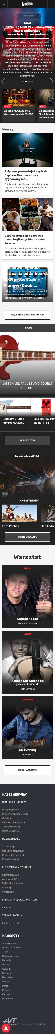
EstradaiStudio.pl (10, 859)
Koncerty (6, 960)
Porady (5, 986)
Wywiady (6, 969)
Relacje (6, 964)
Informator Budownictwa (14, 822)
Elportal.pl (7, 887)
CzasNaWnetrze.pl (11, 831)
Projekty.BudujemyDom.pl (15, 814)
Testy (5, 952)
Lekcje (5, 981)
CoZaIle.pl (7, 818)
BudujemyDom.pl (10, 809)
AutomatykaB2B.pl (11, 879)
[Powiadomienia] (6, 1028)
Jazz (27, 634)
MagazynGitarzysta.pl (13, 851)
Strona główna (9, 943)
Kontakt (6, 994)
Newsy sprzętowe (11, 947)
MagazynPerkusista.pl (13, 855)
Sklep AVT (13, 1024)
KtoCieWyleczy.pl (10, 923)
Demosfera (7, 977)
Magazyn (6, 990)
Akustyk (27, 699)
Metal (27, 568)
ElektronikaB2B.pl (10, 875)
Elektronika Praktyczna (13, 883)
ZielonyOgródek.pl (11, 826)
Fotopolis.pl (7, 907)
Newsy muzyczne (11, 956)
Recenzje (6, 973)
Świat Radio (8, 892)
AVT (39, 1024)
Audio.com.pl (8, 846)
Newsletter (7, 998)
